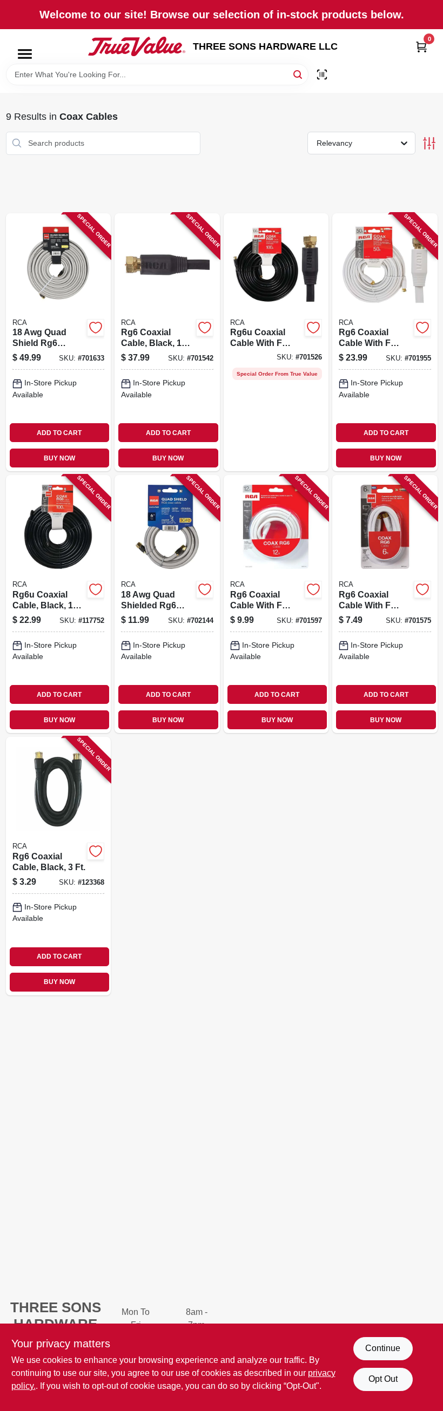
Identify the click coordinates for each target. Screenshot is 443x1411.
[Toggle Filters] (429, 143)
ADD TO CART (59, 433)
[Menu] (25, 54)
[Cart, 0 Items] (421, 46)
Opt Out (383, 1378)
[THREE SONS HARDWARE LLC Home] (136, 46)
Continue (382, 1348)
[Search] (298, 74)
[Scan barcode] (322, 74)
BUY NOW (59, 458)
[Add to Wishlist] (95, 327)
